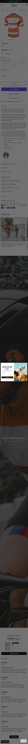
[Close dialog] (26, 363)
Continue (7, 377)
